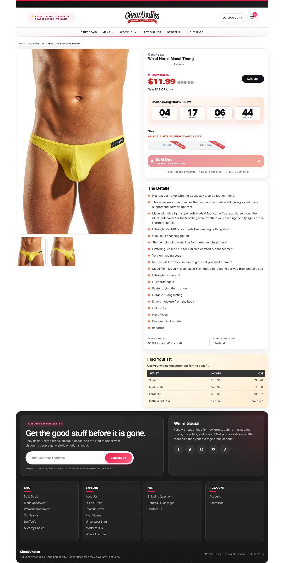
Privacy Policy (213, 553)
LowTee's (173, 32)
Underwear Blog (96, 521)
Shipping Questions (160, 496)
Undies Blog (194, 32)
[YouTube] (213, 449)
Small (167, 145)
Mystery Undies (34, 528)
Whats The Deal (96, 534)
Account (214, 496)
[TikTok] (225, 449)
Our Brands (31, 515)
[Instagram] (201, 449)
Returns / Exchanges (161, 503)
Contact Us (155, 509)
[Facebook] (178, 449)
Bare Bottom (36, 44)
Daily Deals (89, 32)
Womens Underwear (37, 509)
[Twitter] (190, 449)
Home (22, 44)
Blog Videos (93, 515)
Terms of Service (234, 553)
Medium (206, 145)
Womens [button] (126, 32)
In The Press (94, 503)
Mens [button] (106, 32)
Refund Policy (256, 553)
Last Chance (151, 32)
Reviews (179, 64)
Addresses (216, 503)
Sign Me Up (118, 457)
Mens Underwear (35, 503)
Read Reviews (95, 509)
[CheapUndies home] (142, 17)
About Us (92, 496)
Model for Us (94, 528)
